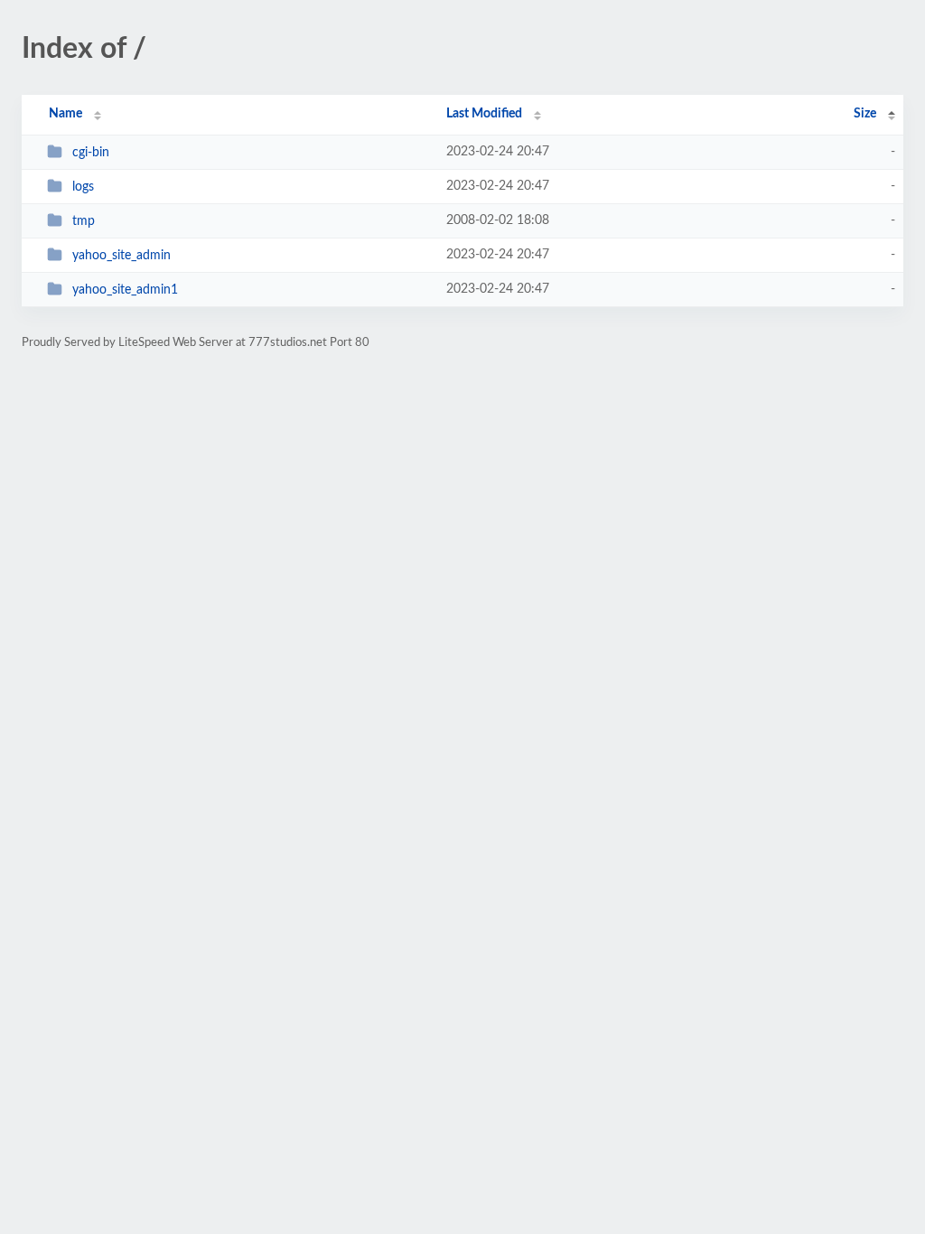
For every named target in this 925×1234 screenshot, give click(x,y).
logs (83, 187)
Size (865, 114)
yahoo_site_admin (121, 255)
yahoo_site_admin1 (125, 290)
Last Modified (484, 114)
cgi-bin (90, 152)
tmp (83, 221)
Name (65, 114)
